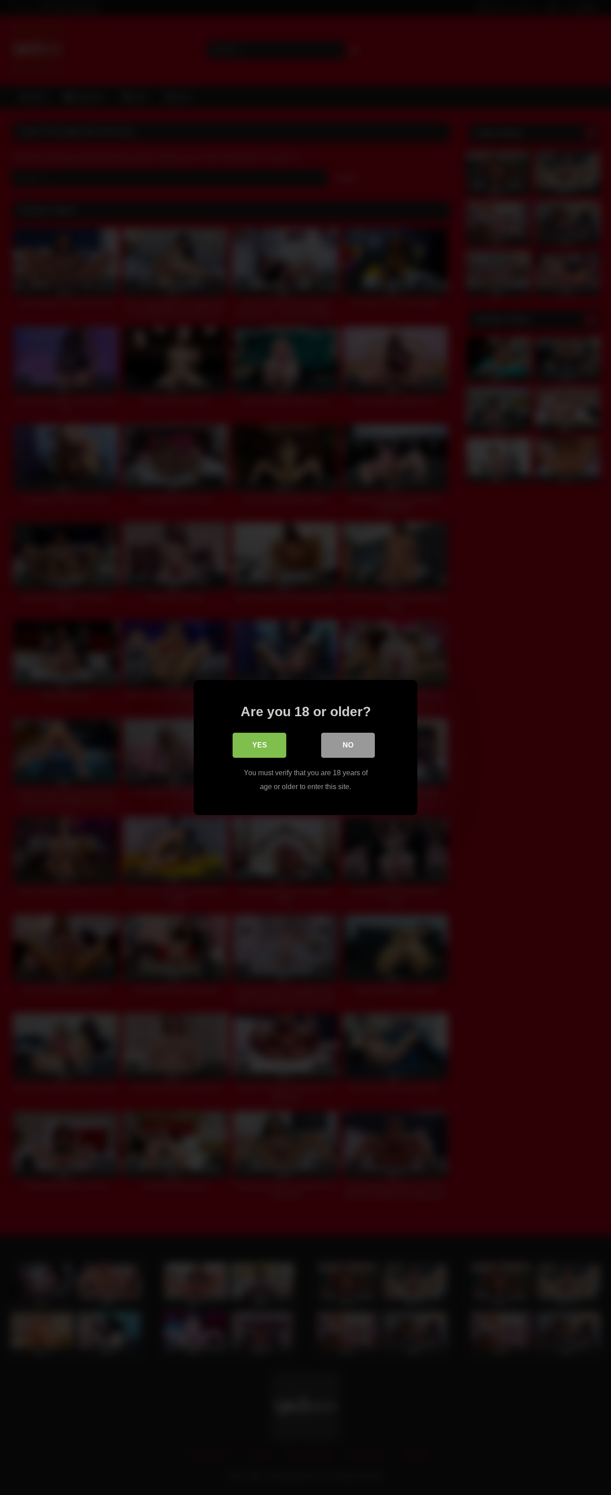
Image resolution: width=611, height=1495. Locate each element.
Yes (259, 745)
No (348, 745)
